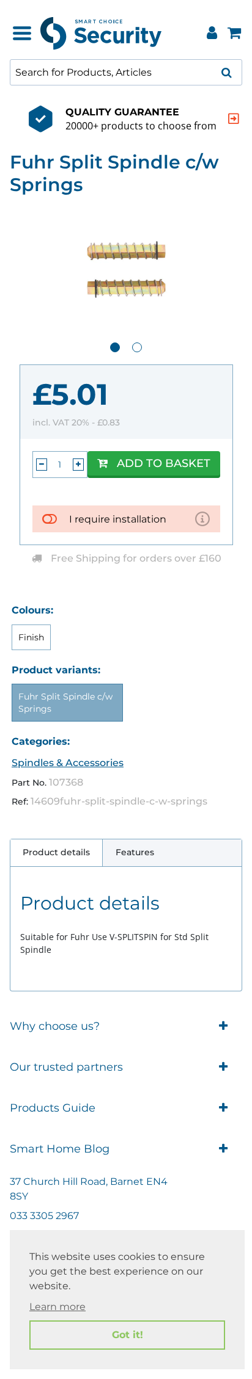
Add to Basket (163, 463)
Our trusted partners (66, 1067)
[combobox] (126, 72)
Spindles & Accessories (68, 763)
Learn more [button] (57, 1306)
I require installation (117, 519)
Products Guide (52, 1108)
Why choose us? (55, 1026)
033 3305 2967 (44, 1216)
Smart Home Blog (59, 1149)
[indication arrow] (233, 119)
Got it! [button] (127, 1335)
